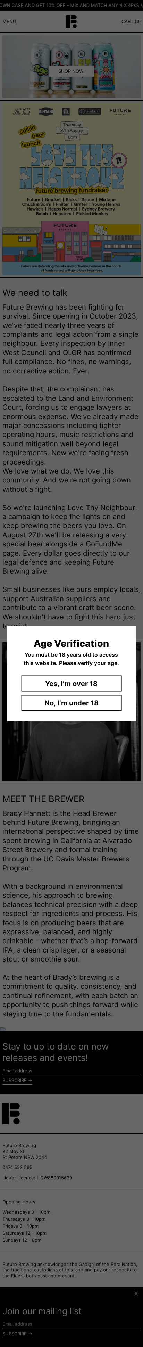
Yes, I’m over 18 (71, 683)
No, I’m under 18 (71, 703)
